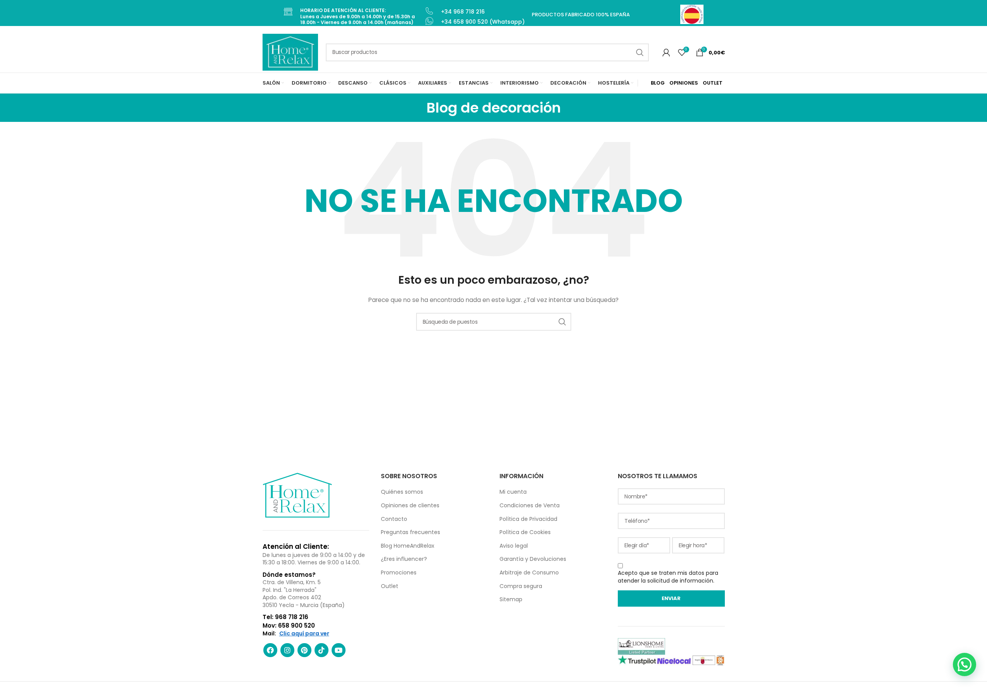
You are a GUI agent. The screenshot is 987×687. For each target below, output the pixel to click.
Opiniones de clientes (410, 505)
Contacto (394, 519)
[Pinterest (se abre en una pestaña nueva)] (304, 650)
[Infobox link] (354, 16)
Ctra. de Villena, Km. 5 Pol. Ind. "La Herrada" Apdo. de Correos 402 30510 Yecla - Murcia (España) (304, 593)
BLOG (658, 83)
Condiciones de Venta (530, 505)
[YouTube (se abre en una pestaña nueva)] (339, 650)
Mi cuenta (513, 492)
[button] (964, 664)
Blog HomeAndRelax (407, 546)
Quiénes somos (402, 492)
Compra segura (521, 586)
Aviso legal (514, 546)
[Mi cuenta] (666, 52)
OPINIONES (683, 83)
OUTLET (713, 83)
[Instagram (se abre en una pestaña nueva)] (287, 650)
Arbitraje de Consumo (529, 572)
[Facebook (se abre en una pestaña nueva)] (270, 650)
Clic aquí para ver (304, 633)
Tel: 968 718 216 (285, 617)
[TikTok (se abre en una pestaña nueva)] (321, 650)
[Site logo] (290, 52)
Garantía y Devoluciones (533, 559)
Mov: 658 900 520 (289, 625)
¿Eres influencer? (404, 559)
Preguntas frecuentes (410, 532)
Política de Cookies (525, 532)
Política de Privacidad (528, 519)
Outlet (389, 586)
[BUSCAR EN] (640, 52)
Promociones (399, 572)
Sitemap (511, 599)
